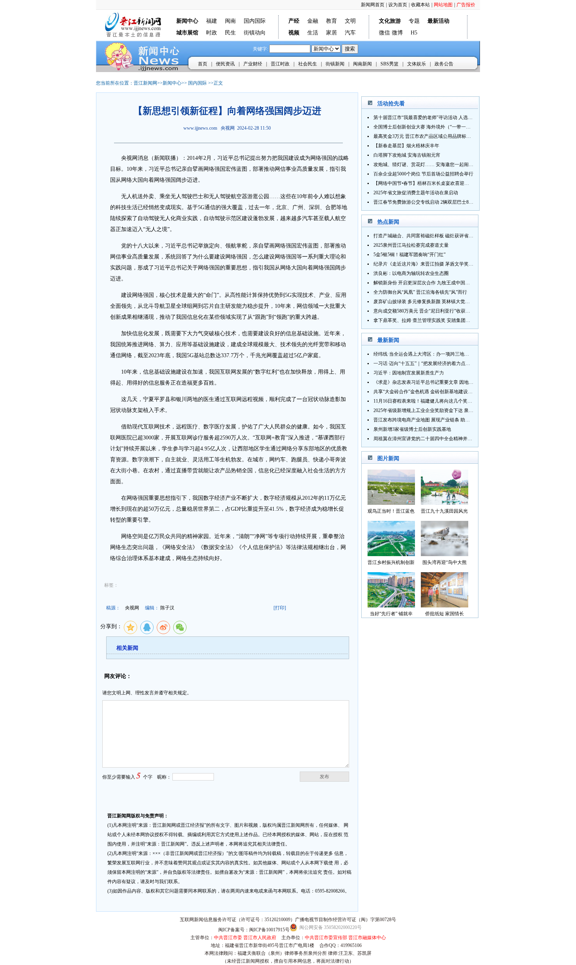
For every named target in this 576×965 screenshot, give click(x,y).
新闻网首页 (372, 4)
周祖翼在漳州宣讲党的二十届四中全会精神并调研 (425, 438)
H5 (414, 33)
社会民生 (307, 64)
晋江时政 (280, 64)
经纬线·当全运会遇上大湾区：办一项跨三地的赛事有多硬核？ (437, 354)
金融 (312, 21)
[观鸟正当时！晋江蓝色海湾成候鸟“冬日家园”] (391, 502)
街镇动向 (255, 33)
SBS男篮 (389, 64)
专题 (414, 21)
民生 (230, 33)
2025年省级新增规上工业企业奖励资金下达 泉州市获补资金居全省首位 (446, 410)
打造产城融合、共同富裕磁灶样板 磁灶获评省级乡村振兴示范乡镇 (442, 236)
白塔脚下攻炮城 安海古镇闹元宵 (406, 155)
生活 (312, 33)
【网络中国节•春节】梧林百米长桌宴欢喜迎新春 (423, 183)
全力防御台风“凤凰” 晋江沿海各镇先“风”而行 (420, 292)
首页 (202, 64)
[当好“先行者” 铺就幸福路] (391, 605)
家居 (331, 33)
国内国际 (255, 21)
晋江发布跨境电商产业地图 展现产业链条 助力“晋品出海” (433, 420)
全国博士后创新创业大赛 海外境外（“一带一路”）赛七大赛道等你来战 (446, 127)
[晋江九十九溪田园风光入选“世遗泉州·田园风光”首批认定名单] (444, 502)
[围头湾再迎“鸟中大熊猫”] (444, 554)
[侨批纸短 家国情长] (444, 605)
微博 (397, 33)
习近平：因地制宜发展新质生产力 (408, 373)
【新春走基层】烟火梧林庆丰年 (406, 145)
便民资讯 (225, 64)
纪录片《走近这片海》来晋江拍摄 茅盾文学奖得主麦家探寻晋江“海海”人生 (451, 264)
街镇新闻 (335, 64)
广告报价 (465, 4)
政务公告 (444, 64)
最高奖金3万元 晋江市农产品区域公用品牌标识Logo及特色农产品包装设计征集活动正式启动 (469, 136)
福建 (211, 21)
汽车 (350, 33)
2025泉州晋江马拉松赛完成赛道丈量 (411, 245)
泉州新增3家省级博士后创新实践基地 (412, 429)
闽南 (230, 21)
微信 (384, 33)
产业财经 (252, 64)
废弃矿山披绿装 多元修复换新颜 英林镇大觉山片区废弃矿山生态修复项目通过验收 (459, 301)
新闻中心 (172, 83)
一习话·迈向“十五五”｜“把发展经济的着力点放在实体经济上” (436, 363)
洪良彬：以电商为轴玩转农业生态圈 (411, 273)
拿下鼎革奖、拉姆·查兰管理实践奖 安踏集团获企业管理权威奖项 (440, 320)
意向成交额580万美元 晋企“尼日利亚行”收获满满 (424, 311)
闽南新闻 (362, 64)
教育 (331, 21)
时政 (211, 33)
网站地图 (443, 4)
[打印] (280, 608)
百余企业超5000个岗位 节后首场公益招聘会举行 (423, 174)
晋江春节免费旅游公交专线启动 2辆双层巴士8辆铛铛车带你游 (437, 202)
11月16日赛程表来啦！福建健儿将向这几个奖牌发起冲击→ (434, 401)
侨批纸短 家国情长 (444, 613)
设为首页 (397, 4)
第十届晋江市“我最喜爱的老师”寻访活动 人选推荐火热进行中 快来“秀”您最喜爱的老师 (463, 117)
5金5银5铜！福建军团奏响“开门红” (409, 254)
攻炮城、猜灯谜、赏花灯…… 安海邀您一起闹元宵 (425, 164)
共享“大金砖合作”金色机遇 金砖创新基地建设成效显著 (430, 391)
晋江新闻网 (145, 83)
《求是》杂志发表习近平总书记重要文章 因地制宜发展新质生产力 (442, 382)
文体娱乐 (416, 64)
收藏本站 (420, 4)
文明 (350, 21)
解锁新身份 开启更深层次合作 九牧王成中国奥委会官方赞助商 (438, 283)
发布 (324, 776)
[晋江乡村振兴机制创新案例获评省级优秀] (391, 554)
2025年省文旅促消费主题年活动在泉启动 (415, 192)
